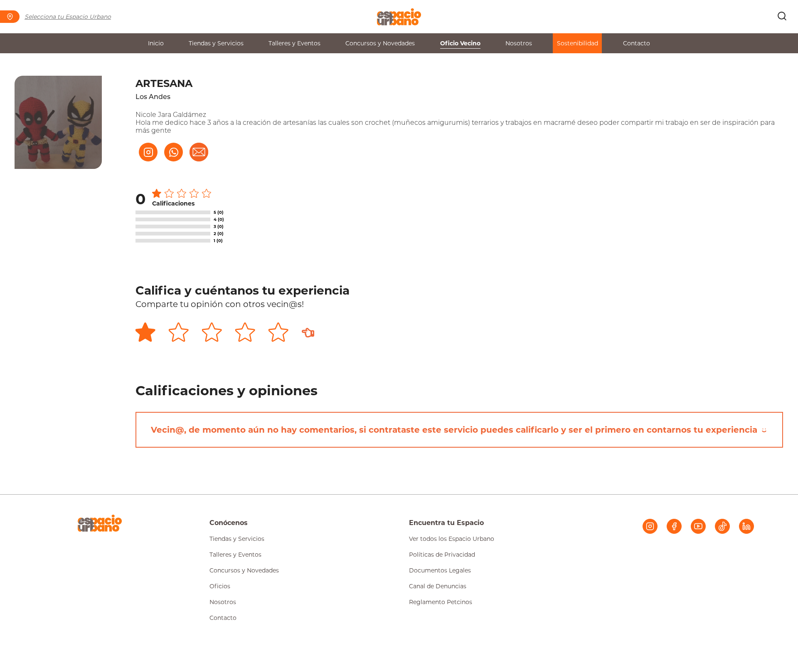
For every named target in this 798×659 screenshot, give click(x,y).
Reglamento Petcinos (440, 602)
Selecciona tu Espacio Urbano (68, 16)
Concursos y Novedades (380, 43)
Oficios (219, 586)
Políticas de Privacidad (442, 554)
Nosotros (518, 43)
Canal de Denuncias (437, 586)
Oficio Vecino (460, 43)
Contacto (636, 43)
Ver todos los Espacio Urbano (451, 539)
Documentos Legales (440, 570)
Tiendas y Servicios (216, 43)
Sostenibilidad (577, 43)
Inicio (156, 43)
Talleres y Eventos (294, 43)
